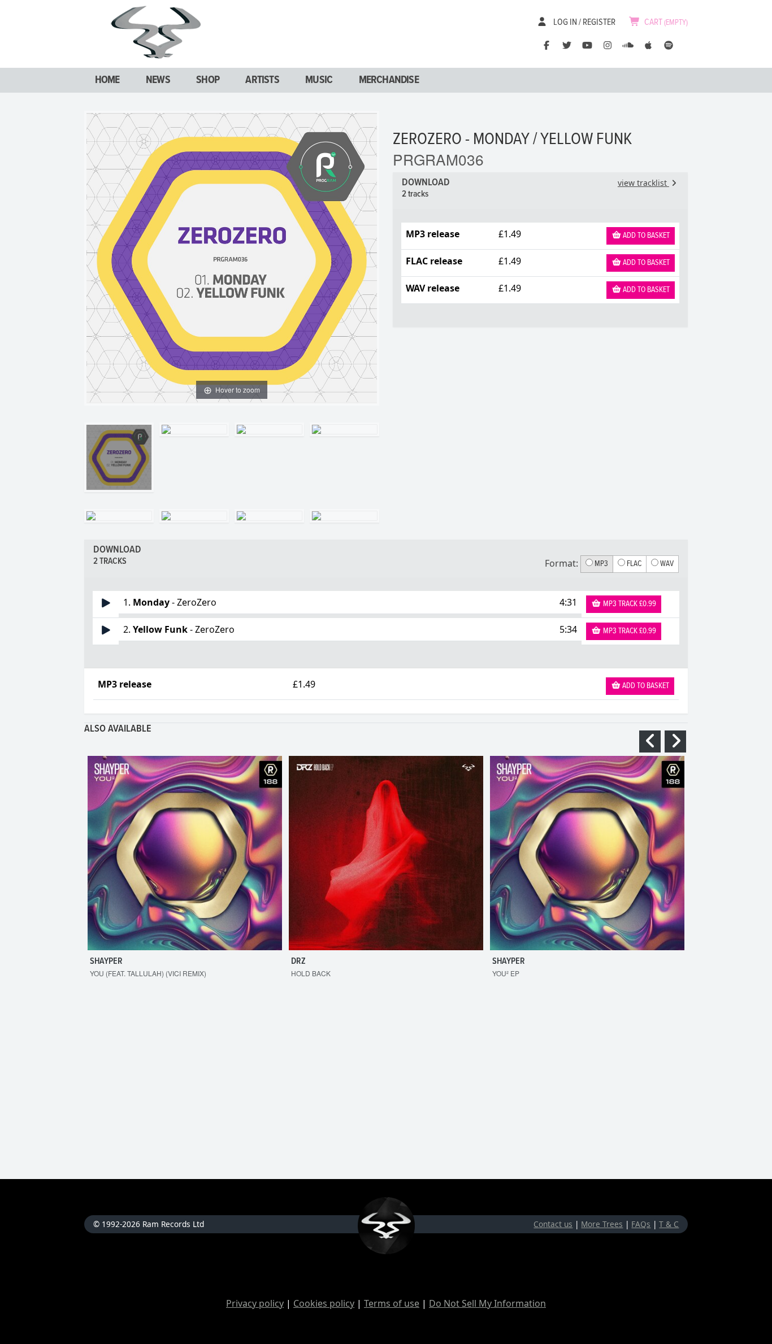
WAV (666, 564)
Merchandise (389, 80)
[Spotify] (668, 45)
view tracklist (643, 182)
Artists (262, 80)
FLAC (633, 564)
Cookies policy (323, 1303)
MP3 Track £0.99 (628, 604)
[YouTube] (587, 45)
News (158, 80)
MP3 (600, 564)
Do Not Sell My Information (487, 1303)
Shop (207, 80)
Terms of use (391, 1303)
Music (318, 80)
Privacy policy (255, 1303)
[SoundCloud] (628, 45)
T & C (669, 1224)
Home (107, 80)
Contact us (553, 1224)
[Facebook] (546, 45)
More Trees (602, 1224)
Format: (561, 563)
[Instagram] (607, 45)
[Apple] (648, 45)
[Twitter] (567, 45)
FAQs (640, 1224)
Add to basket (645, 235)
